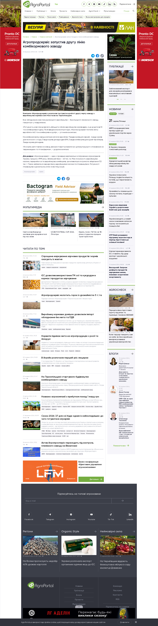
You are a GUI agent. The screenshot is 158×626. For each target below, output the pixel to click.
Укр (56, 4)
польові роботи (66, 365)
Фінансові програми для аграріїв (98, 17)
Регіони (41, 17)
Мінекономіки (90, 433)
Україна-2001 (66, 406)
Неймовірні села (78, 11)
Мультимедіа (109, 11)
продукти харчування (52, 267)
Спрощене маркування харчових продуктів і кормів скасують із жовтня (69, 258)
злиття (81, 453)
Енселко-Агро (89, 406)
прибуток (48, 409)
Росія (62, 351)
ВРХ (53, 365)
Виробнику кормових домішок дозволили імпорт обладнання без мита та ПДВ (67, 316)
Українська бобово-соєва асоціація (51, 436)
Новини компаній (46, 37)
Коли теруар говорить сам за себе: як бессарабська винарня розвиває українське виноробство (121, 338)
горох (43, 301)
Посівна (83, 433)
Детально (94, 479)
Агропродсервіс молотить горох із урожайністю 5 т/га (71, 295)
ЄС (53, 433)
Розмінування (64, 17)
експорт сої (69, 431)
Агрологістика (77, 17)
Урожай (58, 301)
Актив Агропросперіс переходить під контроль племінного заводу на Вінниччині (67, 444)
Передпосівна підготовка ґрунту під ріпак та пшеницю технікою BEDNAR (121, 312)
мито (66, 351)
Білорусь (57, 351)
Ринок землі (51, 17)
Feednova (44, 329)
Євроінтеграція (30, 17)
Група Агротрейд (46, 433)
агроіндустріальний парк (73, 389)
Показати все (119, 446)
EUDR (63, 436)
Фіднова (68, 329)
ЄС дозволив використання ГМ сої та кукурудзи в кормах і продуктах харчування (68, 277)
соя (70, 288)
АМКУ (43, 453)
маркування (63, 267)
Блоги (53, 11)
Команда (117, 586)
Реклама (117, 590)
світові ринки (59, 433)
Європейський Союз (51, 288)
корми (41, 171)
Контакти (117, 595)
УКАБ (43, 431)
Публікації (79, 591)
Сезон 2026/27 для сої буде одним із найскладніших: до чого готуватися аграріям (72, 417)
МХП (43, 409)
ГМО (43, 288)
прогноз (54, 431)
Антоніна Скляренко (79, 431)
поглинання (74, 453)
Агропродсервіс (29, 171)
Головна (26, 37)
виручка (54, 409)
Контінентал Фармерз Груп (71, 433)
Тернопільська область (58, 389)
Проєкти (63, 11)
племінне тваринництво (63, 453)
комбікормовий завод (59, 329)
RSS (117, 599)
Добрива (77, 351)
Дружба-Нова (98, 406)
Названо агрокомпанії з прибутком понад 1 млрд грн (70, 396)
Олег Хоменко (61, 431)
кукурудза (65, 288)
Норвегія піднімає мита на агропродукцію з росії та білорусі (69, 337)
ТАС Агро (48, 431)
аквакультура (45, 351)
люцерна (57, 365)
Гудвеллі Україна (57, 406)
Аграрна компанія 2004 (77, 406)
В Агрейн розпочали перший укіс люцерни (64, 357)
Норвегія (71, 351)
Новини (34, 37)
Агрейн (44, 365)
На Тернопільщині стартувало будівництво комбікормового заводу (65, 378)
